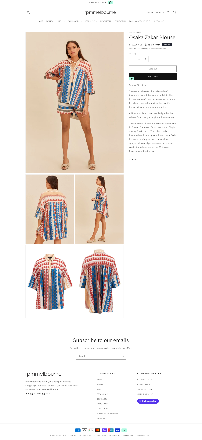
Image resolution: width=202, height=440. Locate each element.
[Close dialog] (153, 197)
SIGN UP (81, 234)
